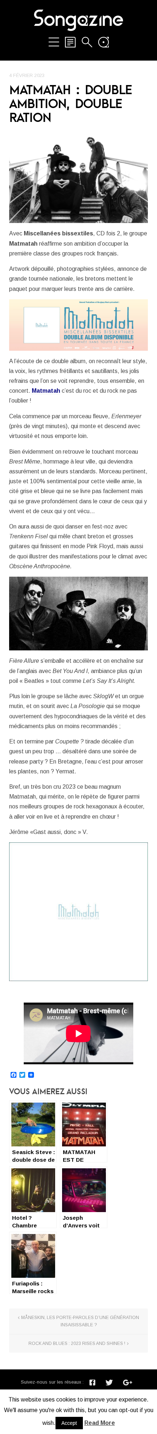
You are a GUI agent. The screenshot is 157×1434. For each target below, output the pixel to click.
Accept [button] (69, 1423)
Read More (99, 1423)
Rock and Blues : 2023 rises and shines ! (76, 1343)
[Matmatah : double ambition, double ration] (78, 177)
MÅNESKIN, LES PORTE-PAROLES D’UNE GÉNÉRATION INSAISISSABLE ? (80, 1321)
